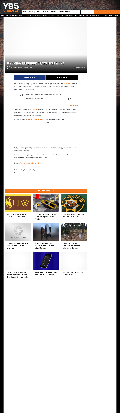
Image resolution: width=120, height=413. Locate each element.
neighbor (23, 170)
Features (23, 173)
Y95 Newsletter (107, 15)
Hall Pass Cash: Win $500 (16, 15)
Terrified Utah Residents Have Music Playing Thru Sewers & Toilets (45, 216)
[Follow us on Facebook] (83, 12)
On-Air (31, 12)
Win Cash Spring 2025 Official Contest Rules (72, 273)
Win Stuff (45, 12)
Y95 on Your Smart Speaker (92, 15)
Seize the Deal (30, 15)
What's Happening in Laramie (64, 15)
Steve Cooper (14, 67)
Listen (38, 12)
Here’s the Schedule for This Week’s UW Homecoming (17, 215)
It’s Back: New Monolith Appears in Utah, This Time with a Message (44, 245)
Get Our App (78, 15)
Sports (116, 15)
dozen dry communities (34, 119)
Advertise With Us (64, 12)
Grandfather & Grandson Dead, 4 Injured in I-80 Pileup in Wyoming (18, 245)
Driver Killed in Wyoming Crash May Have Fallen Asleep (73, 215)
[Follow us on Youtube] (91, 12)
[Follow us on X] (87, 12)
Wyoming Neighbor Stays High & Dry (31, 163)
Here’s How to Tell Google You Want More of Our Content (46, 273)
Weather (53, 12)
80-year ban (67, 84)
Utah (28, 170)
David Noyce (74, 105)
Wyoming (32, 170)
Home (24, 12)
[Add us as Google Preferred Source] (78, 12)
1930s (36, 109)
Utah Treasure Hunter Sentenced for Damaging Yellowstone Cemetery (71, 245)
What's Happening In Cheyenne (45, 15)
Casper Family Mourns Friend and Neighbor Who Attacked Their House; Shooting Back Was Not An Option (17, 274)
